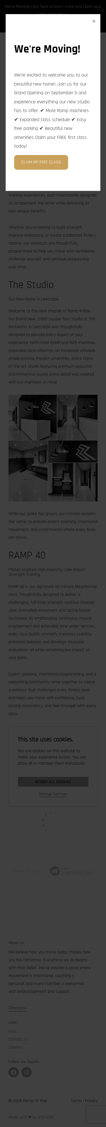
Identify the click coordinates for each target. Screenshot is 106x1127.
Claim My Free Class (41, 162)
